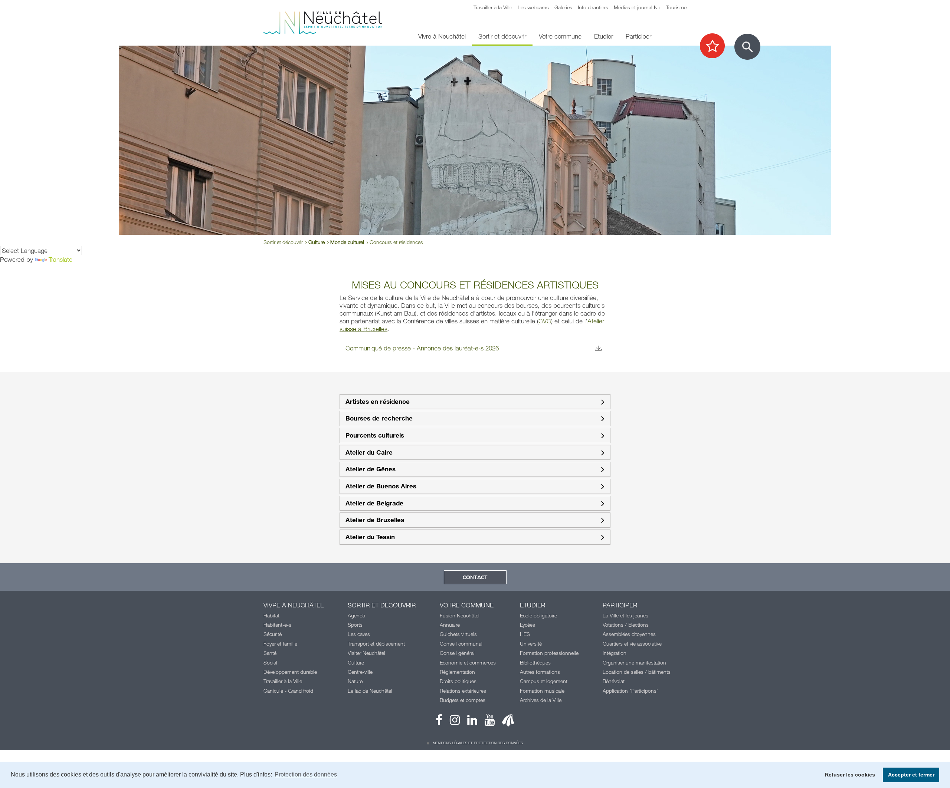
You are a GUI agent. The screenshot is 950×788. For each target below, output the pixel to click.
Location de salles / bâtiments (637, 672)
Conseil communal (461, 643)
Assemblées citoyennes (629, 634)
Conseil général (457, 653)
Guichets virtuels (458, 634)
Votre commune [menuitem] (560, 36)
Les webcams (533, 7)
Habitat (271, 615)
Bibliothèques (535, 662)
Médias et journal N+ (637, 7)
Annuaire (450, 625)
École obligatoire (538, 615)
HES (525, 634)
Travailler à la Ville (493, 7)
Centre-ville (360, 672)
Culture (316, 242)
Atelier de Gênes (370, 469)
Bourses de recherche (379, 418)
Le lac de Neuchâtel (370, 691)
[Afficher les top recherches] (716, 46)
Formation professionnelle (549, 653)
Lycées (527, 625)
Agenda (356, 615)
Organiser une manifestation (634, 662)
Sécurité (272, 634)
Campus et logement (543, 681)
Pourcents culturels (374, 435)
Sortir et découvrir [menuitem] (502, 36)
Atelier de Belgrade (374, 503)
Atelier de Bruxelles (374, 520)
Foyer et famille (280, 643)
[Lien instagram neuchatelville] (451, 722)
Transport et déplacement (376, 643)
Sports (355, 625)
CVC (544, 321)
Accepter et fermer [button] (911, 775)
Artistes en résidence (377, 401)
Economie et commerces (468, 662)
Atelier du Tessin (370, 537)
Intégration (614, 653)
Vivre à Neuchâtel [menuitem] (442, 36)
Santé (269, 653)
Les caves (359, 634)
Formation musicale (542, 691)
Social (270, 662)
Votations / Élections (626, 625)
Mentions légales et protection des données (478, 743)
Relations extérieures (463, 691)
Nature (355, 681)
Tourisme (676, 7)
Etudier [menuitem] (603, 36)
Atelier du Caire (369, 452)
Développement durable (290, 672)
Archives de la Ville (540, 700)
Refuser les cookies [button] (850, 775)
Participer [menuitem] (638, 36)
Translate (60, 259)
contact (475, 577)
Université (531, 643)
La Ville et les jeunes (625, 615)
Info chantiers (593, 7)
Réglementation (457, 672)
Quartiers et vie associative (632, 643)
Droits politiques (458, 681)
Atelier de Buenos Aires (380, 486)
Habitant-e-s (277, 625)
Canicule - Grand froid (288, 691)
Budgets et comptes (462, 700)
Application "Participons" (630, 691)
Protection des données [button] (306, 774)
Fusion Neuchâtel (459, 615)
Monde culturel (347, 242)
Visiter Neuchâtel (366, 653)
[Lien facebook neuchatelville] (439, 722)
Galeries (563, 7)
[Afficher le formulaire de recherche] (747, 46)
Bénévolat (614, 681)
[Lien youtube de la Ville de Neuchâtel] (486, 722)
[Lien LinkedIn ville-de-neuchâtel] (468, 722)
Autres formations (540, 672)
